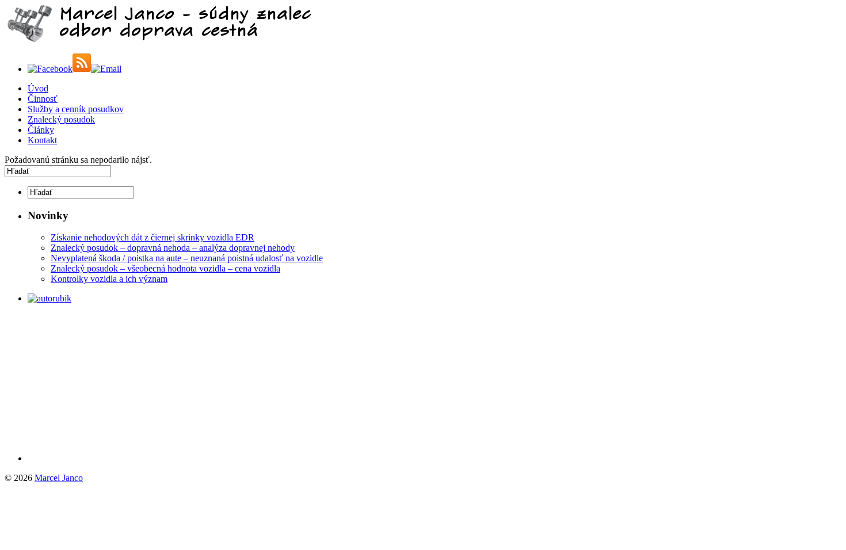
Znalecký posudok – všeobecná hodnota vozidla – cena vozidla (165, 268)
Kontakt (42, 140)
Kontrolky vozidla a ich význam (109, 279)
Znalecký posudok (61, 119)
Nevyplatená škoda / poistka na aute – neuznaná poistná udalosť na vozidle (187, 258)
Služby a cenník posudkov (76, 109)
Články (41, 130)
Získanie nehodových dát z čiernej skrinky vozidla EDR (152, 237)
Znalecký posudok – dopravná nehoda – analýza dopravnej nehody (173, 248)
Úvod (38, 88)
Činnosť (43, 99)
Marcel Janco (59, 478)
